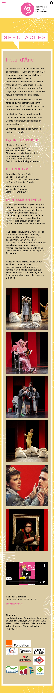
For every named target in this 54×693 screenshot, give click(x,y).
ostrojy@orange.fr (14, 604)
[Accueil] (34, 9)
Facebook (51, 3)
